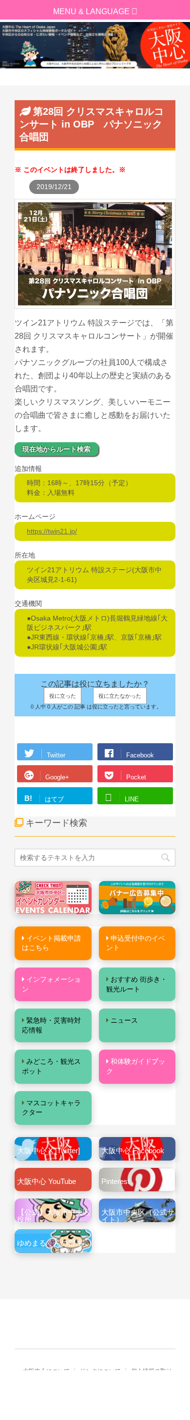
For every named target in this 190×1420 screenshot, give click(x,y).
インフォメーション (51, 984)
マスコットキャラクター (51, 1108)
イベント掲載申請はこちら (51, 943)
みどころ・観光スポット (51, 1066)
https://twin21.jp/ (52, 531)
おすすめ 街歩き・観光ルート (136, 984)
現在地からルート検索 (56, 449)
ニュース (124, 1020)
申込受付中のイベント (135, 943)
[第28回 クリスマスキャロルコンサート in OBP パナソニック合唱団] (95, 303)
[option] (95, 45)
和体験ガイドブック (135, 1066)
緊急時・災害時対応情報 (51, 1025)
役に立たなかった (119, 696)
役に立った (62, 696)
